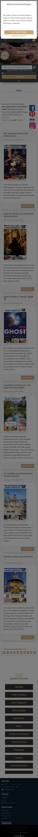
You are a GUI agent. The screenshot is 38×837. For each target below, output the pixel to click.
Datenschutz (23, 35)
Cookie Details (15, 35)
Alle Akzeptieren (18, 32)
